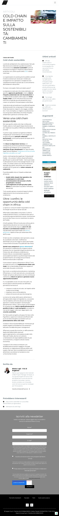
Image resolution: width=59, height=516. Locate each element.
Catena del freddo (8, 57)
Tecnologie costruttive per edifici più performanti (48, 99)
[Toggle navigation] (55, 2)
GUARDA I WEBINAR (49, 196)
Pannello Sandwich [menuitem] (15, 498)
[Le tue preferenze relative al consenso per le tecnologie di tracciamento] (56, 513)
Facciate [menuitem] (26, 498)
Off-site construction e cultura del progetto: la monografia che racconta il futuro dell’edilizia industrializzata (48, 66)
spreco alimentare (26, 246)
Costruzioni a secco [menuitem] (44, 498)
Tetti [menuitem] (33, 498)
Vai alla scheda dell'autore (20, 389)
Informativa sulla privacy (34, 478)
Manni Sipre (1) (46, 155)
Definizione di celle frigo (13, 406)
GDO (26, 71)
